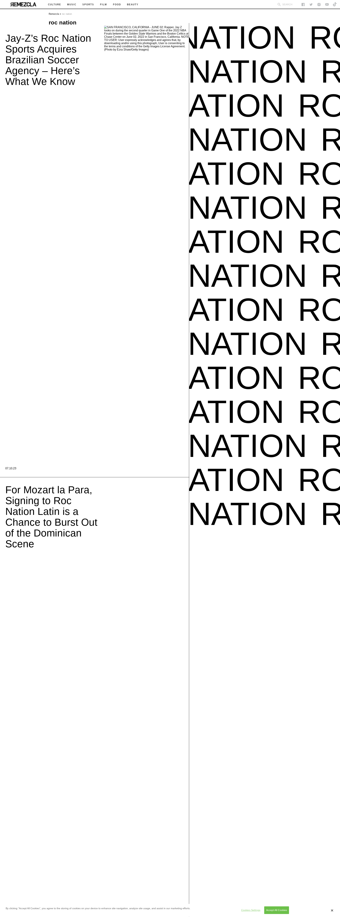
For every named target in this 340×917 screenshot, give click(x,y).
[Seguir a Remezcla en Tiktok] (335, 5)
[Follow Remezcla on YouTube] (327, 5)
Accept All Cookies (276, 910)
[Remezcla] (23, 4)
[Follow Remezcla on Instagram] (319, 5)
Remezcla (54, 14)
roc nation (67, 14)
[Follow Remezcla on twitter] (311, 5)
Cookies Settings (250, 910)
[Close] (332, 910)
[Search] (279, 5)
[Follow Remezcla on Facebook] (303, 5)
